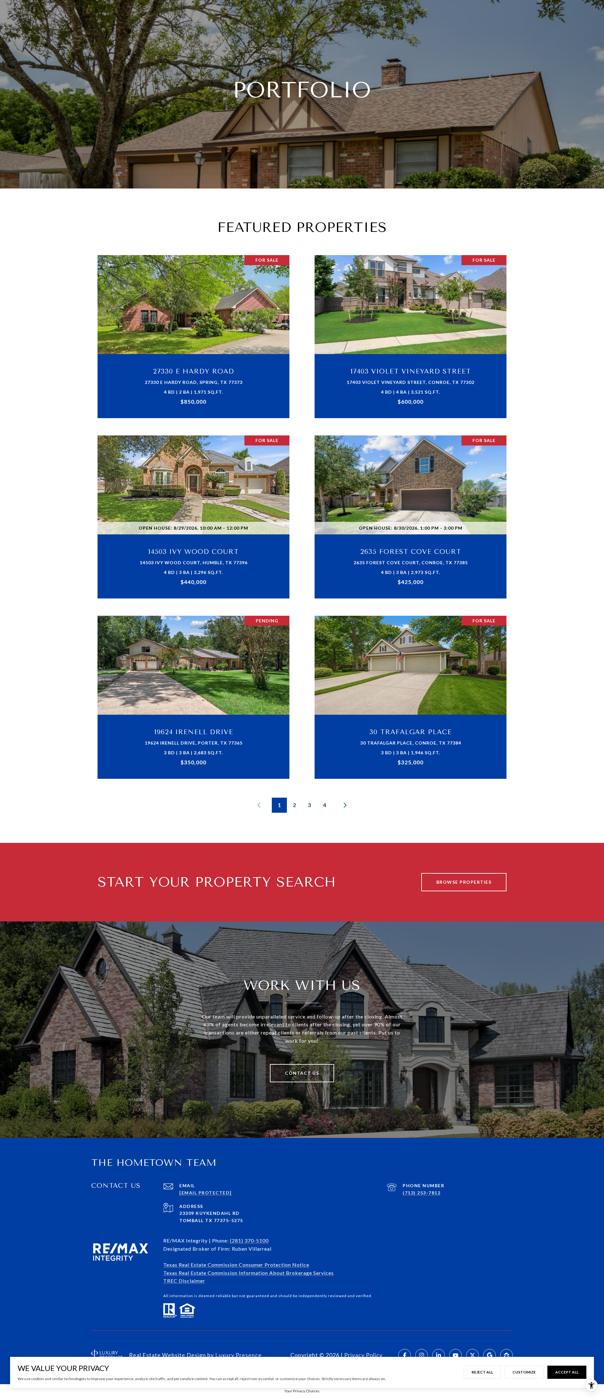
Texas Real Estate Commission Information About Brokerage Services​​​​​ (248, 1273)
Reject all (482, 1372)
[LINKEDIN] (438, 1355)
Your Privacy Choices (302, 1391)
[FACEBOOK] (404, 1355)
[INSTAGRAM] (421, 1355)
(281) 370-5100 (249, 1240)
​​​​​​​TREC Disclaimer (184, 1281)
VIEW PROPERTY (193, 333)
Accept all (567, 1372)
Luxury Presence (238, 1355)
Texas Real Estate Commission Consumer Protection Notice (236, 1265)
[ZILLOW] (506, 1355)
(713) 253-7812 (421, 1192)
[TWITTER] (472, 1355)
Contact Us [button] (302, 1073)
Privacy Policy (363, 1355)
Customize (524, 1372)
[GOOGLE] (489, 1355)
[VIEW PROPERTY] (193, 327)
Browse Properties (464, 882)
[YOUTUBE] (455, 1355)
